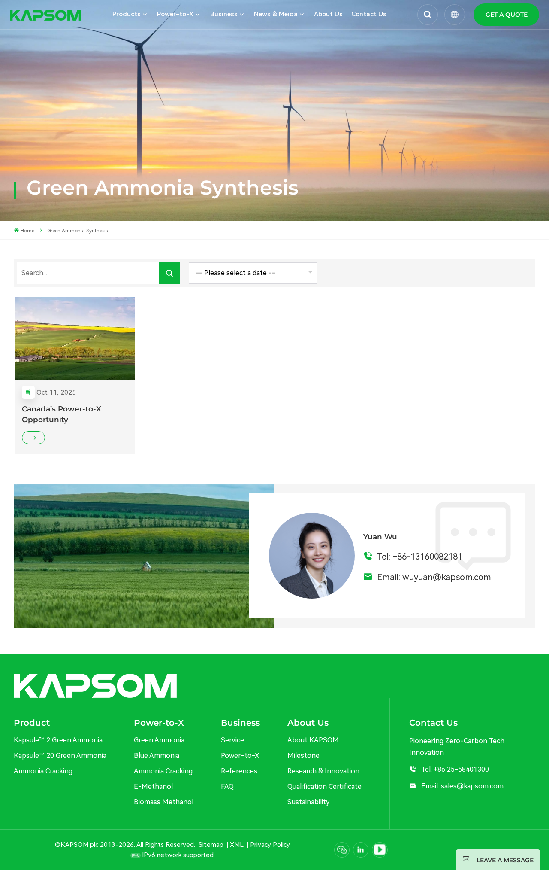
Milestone (303, 755)
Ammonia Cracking (43, 771)
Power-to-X (240, 755)
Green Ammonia (159, 740)
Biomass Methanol (163, 802)
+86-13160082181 (427, 556)
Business (224, 14)
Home (27, 231)
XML (237, 845)
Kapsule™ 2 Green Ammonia (58, 740)
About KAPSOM (313, 740)
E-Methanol (153, 786)
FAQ (227, 786)
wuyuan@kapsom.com (446, 577)
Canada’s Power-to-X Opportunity (61, 414)
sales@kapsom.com (472, 786)
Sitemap (211, 845)
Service (232, 740)
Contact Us (368, 14)
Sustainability (308, 802)
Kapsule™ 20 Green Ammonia (60, 755)
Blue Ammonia (156, 755)
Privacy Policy (270, 845)
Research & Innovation (323, 771)
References (239, 771)
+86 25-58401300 (461, 769)
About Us (328, 14)
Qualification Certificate (324, 786)
